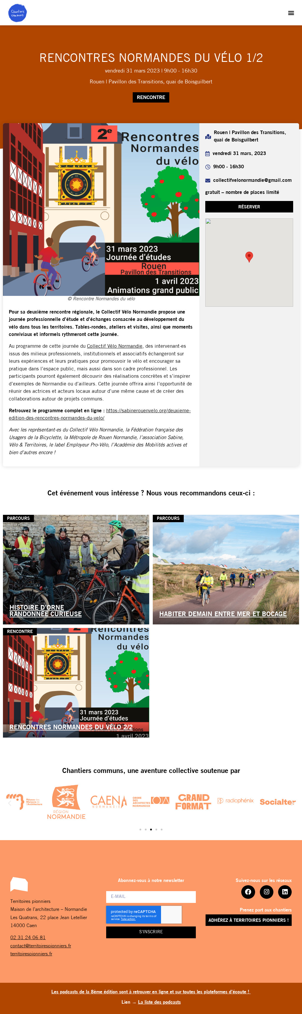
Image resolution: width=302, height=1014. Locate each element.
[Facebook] (248, 892)
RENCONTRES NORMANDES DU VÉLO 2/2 (71, 727)
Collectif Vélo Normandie (114, 346)
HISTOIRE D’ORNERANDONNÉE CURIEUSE (45, 611)
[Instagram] (266, 892)
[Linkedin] (285, 892)
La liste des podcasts (159, 1002)
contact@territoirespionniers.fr (40, 946)
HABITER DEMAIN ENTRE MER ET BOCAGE (223, 614)
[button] (291, 13)
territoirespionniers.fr (31, 954)
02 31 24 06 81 (28, 938)
